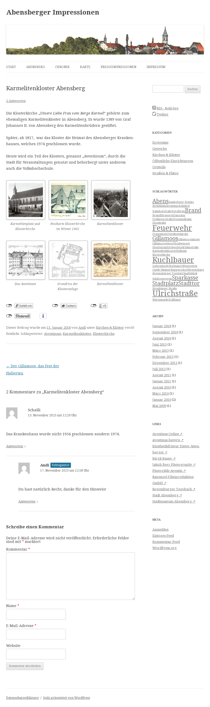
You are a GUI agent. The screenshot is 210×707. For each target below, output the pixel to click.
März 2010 (160, 393)
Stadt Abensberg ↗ (167, 495)
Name (12, 606)
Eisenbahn (159, 222)
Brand (193, 210)
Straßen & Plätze (165, 173)
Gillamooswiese (162, 243)
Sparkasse (185, 278)
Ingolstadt (178, 247)
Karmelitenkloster (77, 334)
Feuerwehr (172, 228)
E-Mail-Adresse (21, 626)
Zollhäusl (175, 299)
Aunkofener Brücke (181, 202)
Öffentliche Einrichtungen (172, 161)
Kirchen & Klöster (110, 327)
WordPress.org (164, 548)
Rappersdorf (179, 269)
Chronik (62, 67)
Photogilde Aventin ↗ (169, 471)
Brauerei (167, 215)
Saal (186, 273)
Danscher (179, 215)
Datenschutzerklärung (22, 698)
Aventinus (172, 206)
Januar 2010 (161, 400)
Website (13, 646)
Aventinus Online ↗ (167, 434)
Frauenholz (159, 234)
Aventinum (52, 334)
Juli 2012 (159, 369)
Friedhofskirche (177, 234)
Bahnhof (184, 206)
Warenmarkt (160, 299)
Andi (82, 327)
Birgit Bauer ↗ (164, 458)
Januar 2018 (161, 326)
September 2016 (165, 332)
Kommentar (18, 549)
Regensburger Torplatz (167, 273)
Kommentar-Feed (166, 542)
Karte (85, 67)
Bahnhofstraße (162, 211)
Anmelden (160, 529)
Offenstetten (189, 266)
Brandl (156, 215)
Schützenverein (162, 278)
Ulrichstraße (175, 293)
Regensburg (196, 269)
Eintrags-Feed (163, 536)
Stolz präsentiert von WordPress (66, 698)
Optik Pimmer (161, 269)
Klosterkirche (103, 334)
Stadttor (189, 283)
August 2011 (161, 375)
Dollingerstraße (162, 219)
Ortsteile (159, 167)
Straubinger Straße (164, 288)
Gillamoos (165, 238)
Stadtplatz (165, 283)
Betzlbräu (178, 211)
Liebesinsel (159, 266)
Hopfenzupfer (161, 247)
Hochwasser (181, 243)
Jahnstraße (192, 247)
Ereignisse (160, 142)
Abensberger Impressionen (52, 12)
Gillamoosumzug (189, 239)
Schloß (193, 273)
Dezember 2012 (164, 363)
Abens (160, 201)
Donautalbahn (182, 219)
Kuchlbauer (173, 260)
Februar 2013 (163, 357)
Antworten (14, 446)
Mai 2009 (159, 406)
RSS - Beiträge (167, 108)
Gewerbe (159, 149)
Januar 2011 (161, 381)
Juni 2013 (159, 344)
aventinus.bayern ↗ (168, 440)
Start (11, 67)
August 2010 (161, 387)
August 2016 (161, 338)
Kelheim (181, 251)
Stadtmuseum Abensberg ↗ (173, 501)
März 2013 (160, 350)
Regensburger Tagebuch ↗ (173, 489)
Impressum (155, 67)
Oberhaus (174, 266)
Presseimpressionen (118, 67)
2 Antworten (16, 101)
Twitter (163, 114)
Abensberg (35, 67)
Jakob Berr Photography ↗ (174, 464)
